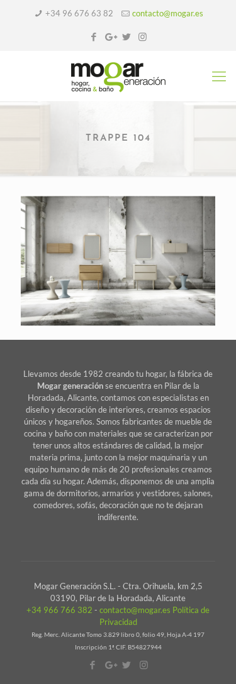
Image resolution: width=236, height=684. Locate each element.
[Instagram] (142, 36)
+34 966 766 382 (59, 610)
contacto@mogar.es (167, 13)
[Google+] (109, 36)
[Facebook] (93, 36)
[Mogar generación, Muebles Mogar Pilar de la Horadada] (118, 76)
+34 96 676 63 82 (79, 13)
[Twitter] (126, 36)
